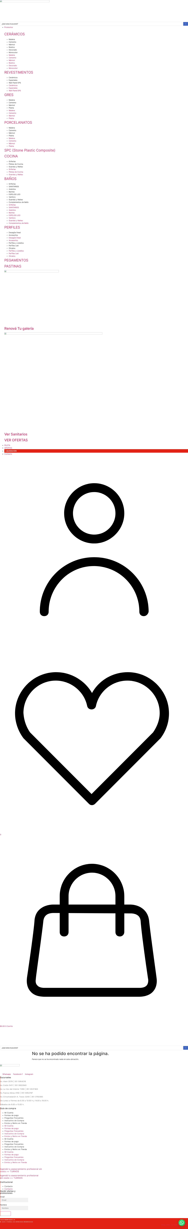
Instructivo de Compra (14, 1120)
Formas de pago (11, 1115)
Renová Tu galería (19, 328)
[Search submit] (185, 24)
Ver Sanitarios (15, 434)
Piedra (11, 108)
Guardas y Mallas (16, 167)
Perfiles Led (13, 245)
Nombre (3, 1205)
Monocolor (13, 52)
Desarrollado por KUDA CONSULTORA (174, 1225)
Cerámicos (13, 77)
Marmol (12, 105)
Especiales (13, 80)
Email (2, 1197)
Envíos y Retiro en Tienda (15, 1123)
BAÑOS (10, 179)
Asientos (12, 189)
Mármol (12, 44)
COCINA (11, 156)
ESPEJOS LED (14, 194)
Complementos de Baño (19, 202)
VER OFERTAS (16, 440)
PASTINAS (12, 266)
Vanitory (12, 197)
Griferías (12, 161)
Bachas (12, 192)
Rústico (12, 47)
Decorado (13, 50)
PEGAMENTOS (16, 260)
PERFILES (12, 227)
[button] (181, 1222)
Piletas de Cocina (16, 164)
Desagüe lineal (15, 232)
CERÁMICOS (14, 34)
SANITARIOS (14, 186)
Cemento (12, 42)
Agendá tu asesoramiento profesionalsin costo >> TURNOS (19, 1176)
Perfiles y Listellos (16, 243)
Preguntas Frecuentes (13, 1118)
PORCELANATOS (18, 122)
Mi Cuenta (8, 1113)
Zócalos (12, 248)
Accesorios (13, 235)
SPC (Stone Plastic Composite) (29, 150)
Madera (12, 39)
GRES (8, 95)
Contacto (8, 1186)
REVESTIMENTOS (18, 72)
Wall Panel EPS (15, 83)
